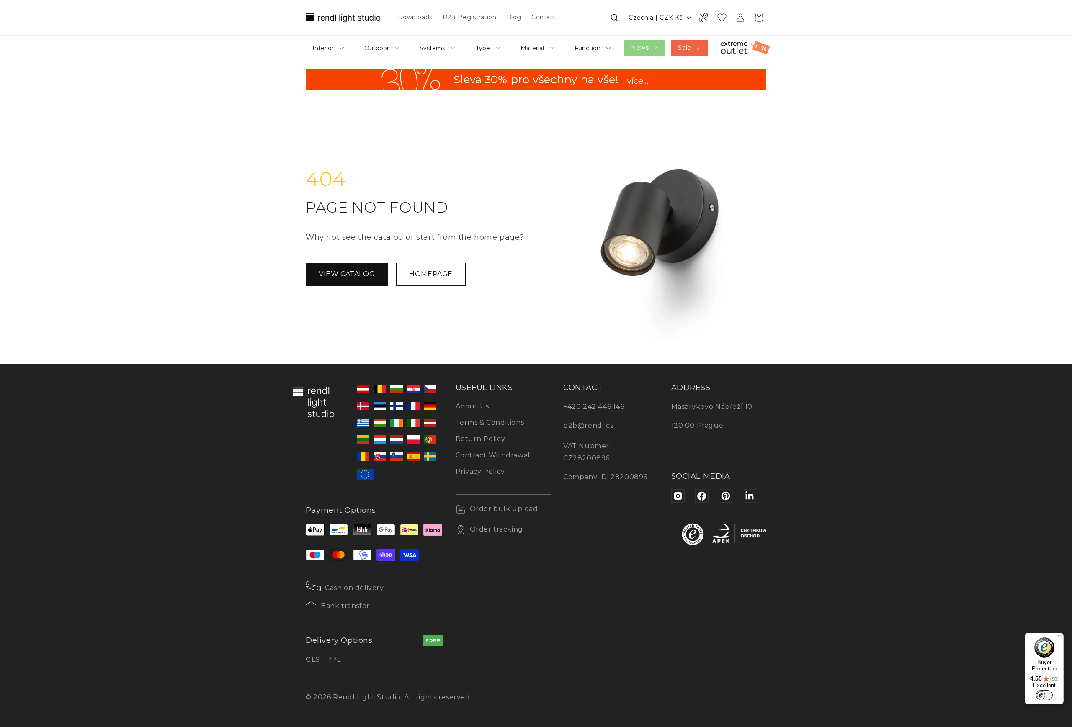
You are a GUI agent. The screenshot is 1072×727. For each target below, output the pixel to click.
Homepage (431, 274)
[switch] (1044, 695)
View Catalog (347, 274)
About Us (472, 406)
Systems (432, 48)
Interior (323, 48)
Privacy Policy (480, 471)
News (640, 47)
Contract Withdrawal (493, 455)
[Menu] (1059, 638)
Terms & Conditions (490, 422)
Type (483, 48)
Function (587, 48)
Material (532, 48)
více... (637, 81)
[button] (614, 17)
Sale (684, 47)
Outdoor (376, 48)
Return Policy (480, 439)
